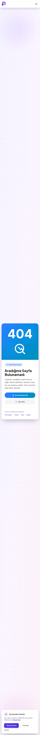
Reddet (6, 730)
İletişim (28, 415)
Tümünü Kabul (11, 725)
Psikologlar (8, 415)
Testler (16, 415)
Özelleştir (25, 725)
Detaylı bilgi (16, 720)
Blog (22, 415)
